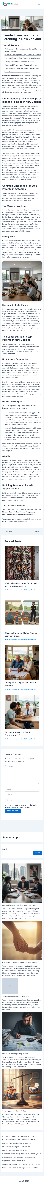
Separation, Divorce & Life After (13, 1161)
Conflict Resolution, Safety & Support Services (19, 1140)
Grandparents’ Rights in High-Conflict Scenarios (19, 962)
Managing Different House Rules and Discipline (21, 65)
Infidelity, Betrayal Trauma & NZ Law (15, 1150)
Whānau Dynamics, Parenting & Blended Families (20, 590)
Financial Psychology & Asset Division (16, 1147)
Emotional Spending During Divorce (15, 1054)
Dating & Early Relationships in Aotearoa (16, 1143)
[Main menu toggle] (39, 4)
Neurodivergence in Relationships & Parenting (18, 1157)
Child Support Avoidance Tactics (14, 1111)
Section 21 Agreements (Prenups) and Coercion (19, 905)
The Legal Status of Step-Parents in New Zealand (22, 58)
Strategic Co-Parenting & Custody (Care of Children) (21, 1164)
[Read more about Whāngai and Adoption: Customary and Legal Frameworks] (22, 563)
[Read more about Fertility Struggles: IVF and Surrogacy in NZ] (22, 712)
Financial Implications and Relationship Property (21, 68)
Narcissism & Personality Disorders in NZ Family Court (21, 1154)
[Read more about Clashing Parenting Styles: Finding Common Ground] (22, 612)
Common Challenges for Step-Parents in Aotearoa (22, 55)
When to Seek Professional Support (17, 72)
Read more (22, 918)
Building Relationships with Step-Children (19, 62)
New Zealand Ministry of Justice (27, 446)
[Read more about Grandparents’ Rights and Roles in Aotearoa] (22, 662)
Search (4, 849)
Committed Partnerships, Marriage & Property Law (20, 1136)
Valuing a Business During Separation (15, 996)
